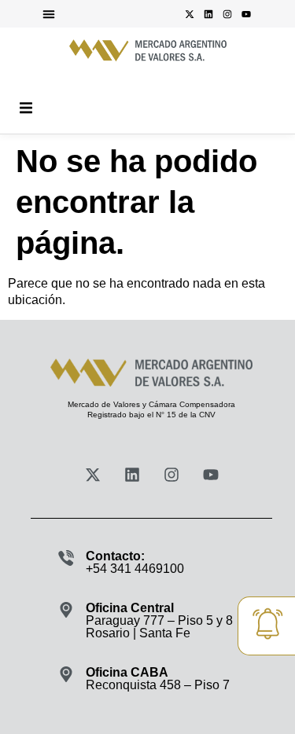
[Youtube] (246, 14)
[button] (48, 14)
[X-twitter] (189, 14)
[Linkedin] (208, 14)
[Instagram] (227, 14)
